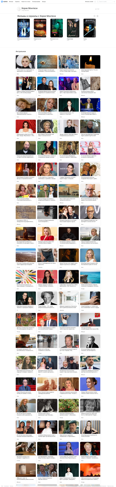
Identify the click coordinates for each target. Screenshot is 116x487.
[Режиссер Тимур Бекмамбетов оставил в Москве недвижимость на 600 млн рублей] (26, 151)
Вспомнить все (54, 39)
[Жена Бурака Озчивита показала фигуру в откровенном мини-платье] (26, 173)
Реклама (11, 486)
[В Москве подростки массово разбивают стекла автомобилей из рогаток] (47, 65)
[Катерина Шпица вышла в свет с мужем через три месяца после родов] (47, 430)
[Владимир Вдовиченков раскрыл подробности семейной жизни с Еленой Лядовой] (47, 87)
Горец (85, 39)
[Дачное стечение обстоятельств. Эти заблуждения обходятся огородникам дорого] (26, 323)
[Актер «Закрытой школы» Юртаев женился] (47, 473)
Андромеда (70, 39)
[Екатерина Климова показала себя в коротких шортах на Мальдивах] (69, 323)
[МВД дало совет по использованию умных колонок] (26, 473)
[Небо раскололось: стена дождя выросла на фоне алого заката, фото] (90, 473)
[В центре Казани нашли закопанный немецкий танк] (90, 87)
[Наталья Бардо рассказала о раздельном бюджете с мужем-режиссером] (47, 194)
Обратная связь (110, 486)
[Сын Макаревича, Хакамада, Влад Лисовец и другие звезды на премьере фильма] (47, 452)
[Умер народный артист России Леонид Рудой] (90, 65)
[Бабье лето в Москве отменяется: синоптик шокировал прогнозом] (47, 344)
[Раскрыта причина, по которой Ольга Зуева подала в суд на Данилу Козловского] (69, 216)
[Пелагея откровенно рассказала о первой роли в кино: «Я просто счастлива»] (69, 387)
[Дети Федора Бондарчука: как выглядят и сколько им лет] (90, 216)
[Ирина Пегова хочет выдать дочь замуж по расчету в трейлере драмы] (69, 259)
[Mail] (2, 1)
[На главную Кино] (5, 1)
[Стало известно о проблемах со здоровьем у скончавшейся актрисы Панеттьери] (26, 65)
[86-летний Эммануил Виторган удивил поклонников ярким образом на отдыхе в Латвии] (90, 194)
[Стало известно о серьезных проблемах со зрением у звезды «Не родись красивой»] (47, 173)
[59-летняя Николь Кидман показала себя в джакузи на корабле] (26, 409)
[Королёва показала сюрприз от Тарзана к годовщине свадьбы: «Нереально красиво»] (26, 302)
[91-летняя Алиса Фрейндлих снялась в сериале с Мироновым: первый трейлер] (69, 151)
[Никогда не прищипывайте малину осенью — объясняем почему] (69, 409)
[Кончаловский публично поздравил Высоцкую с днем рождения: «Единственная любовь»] (90, 173)
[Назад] (94, 16)
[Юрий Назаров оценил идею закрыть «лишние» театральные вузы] (90, 452)
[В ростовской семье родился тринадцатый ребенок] (47, 387)
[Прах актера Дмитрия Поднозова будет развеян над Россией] (90, 130)
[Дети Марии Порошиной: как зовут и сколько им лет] (47, 130)
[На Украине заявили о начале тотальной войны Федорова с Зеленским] (69, 237)
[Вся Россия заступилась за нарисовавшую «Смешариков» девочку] (26, 280)
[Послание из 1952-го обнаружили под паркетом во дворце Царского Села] (26, 216)
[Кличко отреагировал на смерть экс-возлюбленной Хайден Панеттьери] (47, 323)
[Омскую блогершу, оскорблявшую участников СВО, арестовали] (90, 323)
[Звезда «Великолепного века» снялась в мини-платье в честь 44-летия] (90, 387)
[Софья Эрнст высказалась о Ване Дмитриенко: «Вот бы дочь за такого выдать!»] (69, 280)
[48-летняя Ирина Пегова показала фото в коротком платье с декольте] (47, 108)
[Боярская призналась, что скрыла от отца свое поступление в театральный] (69, 108)
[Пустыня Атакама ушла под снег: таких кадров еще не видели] (26, 259)
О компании (6, 486)
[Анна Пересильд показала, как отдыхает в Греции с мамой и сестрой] (26, 366)
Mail (2, 486)
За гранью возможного (23, 39)
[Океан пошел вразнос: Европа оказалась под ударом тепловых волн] (90, 280)
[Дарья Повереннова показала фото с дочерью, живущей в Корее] (69, 473)
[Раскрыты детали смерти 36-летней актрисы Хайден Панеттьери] (47, 237)
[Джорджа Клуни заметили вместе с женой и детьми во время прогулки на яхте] (47, 366)
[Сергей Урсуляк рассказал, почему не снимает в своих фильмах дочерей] (26, 387)
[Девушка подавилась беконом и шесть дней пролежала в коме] (69, 302)
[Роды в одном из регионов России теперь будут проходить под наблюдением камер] (69, 65)
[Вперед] (97, 16)
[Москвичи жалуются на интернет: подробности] (26, 452)
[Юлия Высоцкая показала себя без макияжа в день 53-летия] (90, 259)
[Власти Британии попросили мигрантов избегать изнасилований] (69, 194)
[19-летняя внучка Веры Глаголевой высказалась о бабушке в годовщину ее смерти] (26, 194)
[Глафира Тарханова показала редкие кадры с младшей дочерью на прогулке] (69, 173)
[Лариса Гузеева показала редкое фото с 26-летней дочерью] (26, 87)
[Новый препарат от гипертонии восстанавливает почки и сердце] (90, 302)
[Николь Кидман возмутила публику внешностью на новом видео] (90, 237)
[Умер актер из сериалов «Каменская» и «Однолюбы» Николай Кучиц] (69, 430)
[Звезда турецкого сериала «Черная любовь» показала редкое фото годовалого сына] (47, 280)
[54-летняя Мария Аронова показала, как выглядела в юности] (90, 344)
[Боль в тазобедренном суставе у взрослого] (47, 259)
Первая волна (37, 39)
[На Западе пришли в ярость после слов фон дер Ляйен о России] (90, 108)
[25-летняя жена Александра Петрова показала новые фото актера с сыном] (26, 430)
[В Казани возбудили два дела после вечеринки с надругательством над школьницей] (47, 216)
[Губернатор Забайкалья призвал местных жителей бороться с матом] (90, 366)
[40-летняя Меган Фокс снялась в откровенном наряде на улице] (47, 151)
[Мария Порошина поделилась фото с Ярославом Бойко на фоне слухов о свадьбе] (69, 87)
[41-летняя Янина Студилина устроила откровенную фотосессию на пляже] (90, 151)
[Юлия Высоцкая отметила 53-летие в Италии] (90, 430)
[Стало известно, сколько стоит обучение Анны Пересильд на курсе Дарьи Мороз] (69, 452)
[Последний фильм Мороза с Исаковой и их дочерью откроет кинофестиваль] (26, 237)
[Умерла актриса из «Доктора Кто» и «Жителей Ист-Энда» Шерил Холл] (90, 409)
